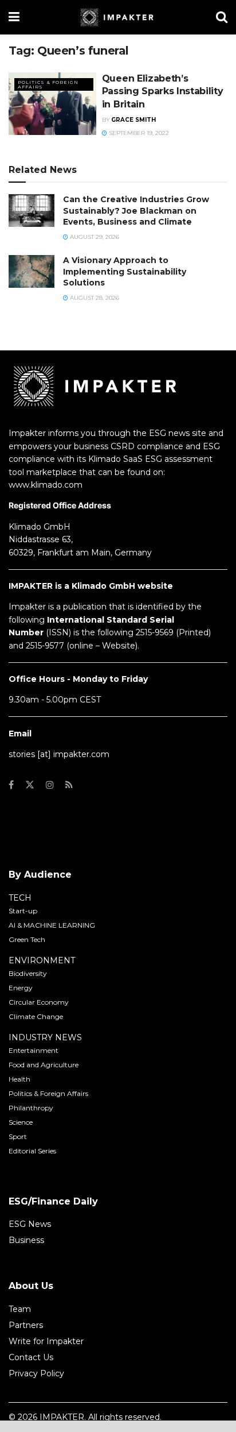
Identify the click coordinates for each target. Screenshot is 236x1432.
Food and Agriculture (43, 1064)
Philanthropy (31, 1107)
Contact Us (31, 1357)
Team (20, 1309)
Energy (21, 987)
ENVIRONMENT (42, 960)
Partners (26, 1325)
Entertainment (33, 1050)
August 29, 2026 (93, 237)
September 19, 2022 (138, 133)
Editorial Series (32, 1151)
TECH (20, 898)
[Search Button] (221, 17)
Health (19, 1079)
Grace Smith (133, 119)
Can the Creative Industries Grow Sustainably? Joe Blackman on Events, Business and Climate (136, 210)
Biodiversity (28, 973)
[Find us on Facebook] (11, 785)
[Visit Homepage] (118, 17)
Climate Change (36, 1016)
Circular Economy (39, 1002)
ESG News (30, 1224)
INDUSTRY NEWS (45, 1037)
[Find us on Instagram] (50, 785)
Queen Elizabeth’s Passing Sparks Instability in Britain (162, 91)
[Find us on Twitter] (29, 785)
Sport (18, 1136)
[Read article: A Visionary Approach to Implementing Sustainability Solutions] (31, 271)
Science (21, 1122)
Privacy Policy (36, 1373)
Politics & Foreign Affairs (48, 84)
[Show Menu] (14, 17)
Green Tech (27, 939)
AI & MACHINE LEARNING (52, 925)
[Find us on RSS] (69, 785)
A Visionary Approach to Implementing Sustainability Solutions (124, 271)
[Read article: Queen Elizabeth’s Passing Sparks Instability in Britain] (52, 103)
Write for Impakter (46, 1341)
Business (26, 1240)
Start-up (23, 910)
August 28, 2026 (93, 298)
